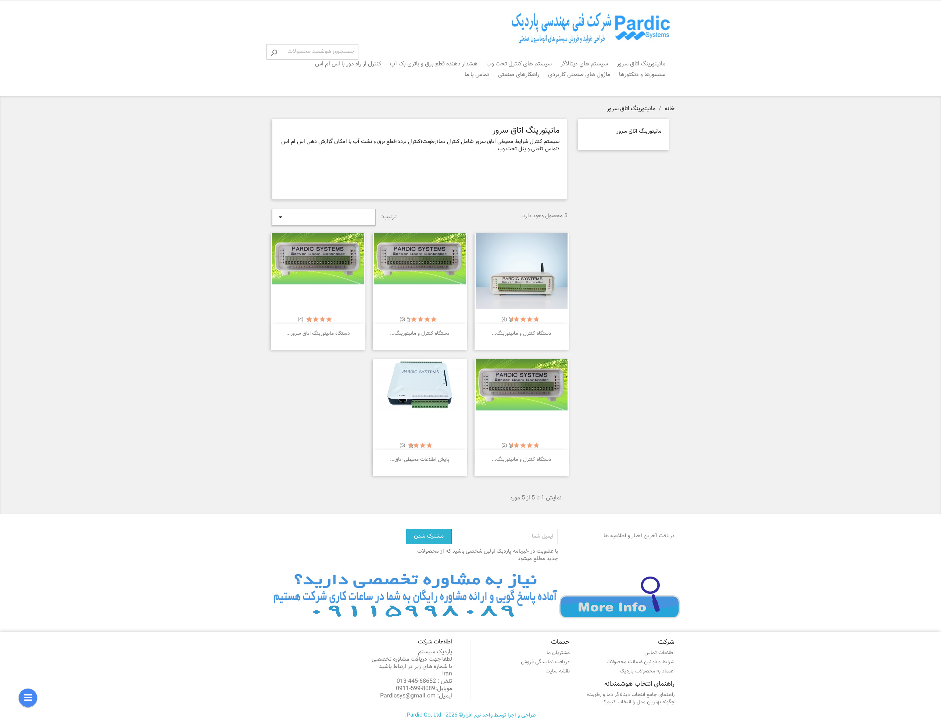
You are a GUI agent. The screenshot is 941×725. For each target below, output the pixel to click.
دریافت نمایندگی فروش (545, 662)
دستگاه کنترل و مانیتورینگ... (521, 334)
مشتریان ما (558, 653)
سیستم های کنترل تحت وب (519, 64)
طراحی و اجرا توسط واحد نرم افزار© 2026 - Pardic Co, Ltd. (470, 715)
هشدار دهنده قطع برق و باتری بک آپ (433, 64)
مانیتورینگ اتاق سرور (641, 64)
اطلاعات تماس (659, 653)
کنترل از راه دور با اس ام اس (348, 64)
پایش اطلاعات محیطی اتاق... (420, 460)
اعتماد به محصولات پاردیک (647, 671)
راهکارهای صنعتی (518, 74)
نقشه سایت (557, 671)
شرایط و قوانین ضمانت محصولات (641, 662)
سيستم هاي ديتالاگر (584, 64)
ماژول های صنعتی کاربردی (579, 74)
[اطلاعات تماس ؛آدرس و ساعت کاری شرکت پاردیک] (476, 595)
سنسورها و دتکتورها (642, 74)
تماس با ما (477, 74)
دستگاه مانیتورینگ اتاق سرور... (318, 334)
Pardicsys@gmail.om (408, 696)
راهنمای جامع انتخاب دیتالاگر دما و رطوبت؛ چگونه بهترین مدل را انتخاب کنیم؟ (630, 698)
